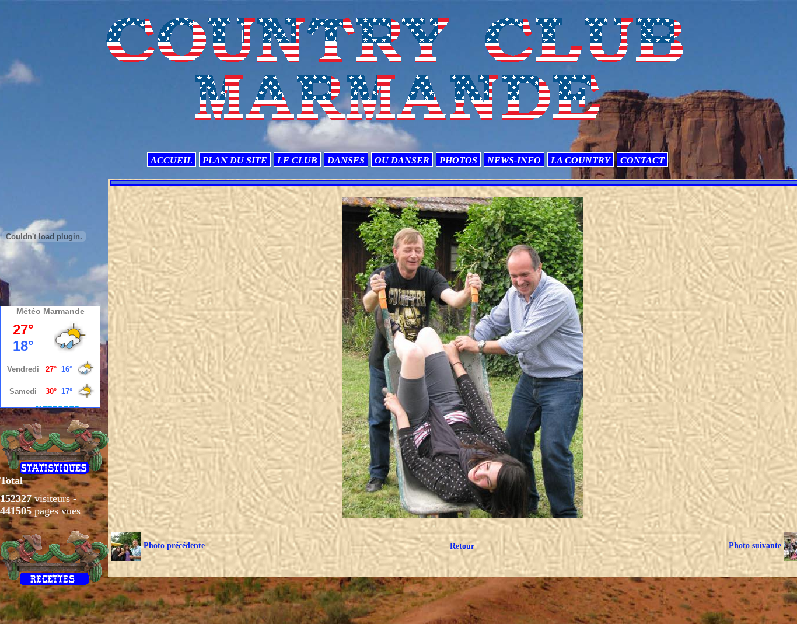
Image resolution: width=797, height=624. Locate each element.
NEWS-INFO (514, 160)
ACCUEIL (172, 160)
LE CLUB (297, 160)
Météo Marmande (50, 311)
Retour (462, 546)
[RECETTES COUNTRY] (54, 557)
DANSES (346, 160)
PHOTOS (458, 160)
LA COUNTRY (580, 160)
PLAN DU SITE (234, 160)
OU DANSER (402, 160)
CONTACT (642, 160)
